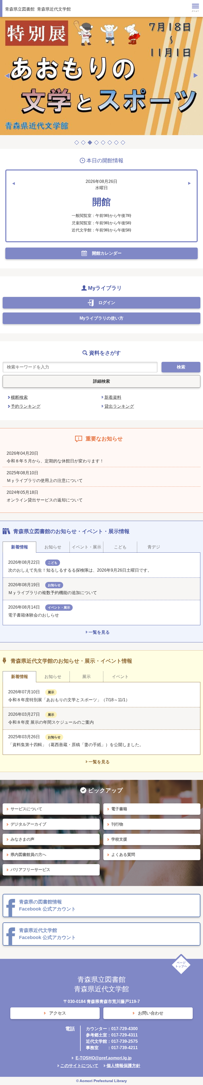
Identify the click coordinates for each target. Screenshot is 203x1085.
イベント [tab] (120, 676)
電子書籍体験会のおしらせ (35, 615)
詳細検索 (101, 381)
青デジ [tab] (153, 547)
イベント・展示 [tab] (86, 547)
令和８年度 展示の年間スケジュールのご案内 (51, 722)
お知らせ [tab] (52, 547)
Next (196, 76)
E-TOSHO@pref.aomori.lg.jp (104, 1058)
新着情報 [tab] (19, 547)
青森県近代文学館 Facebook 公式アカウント (47, 934)
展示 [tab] (86, 676)
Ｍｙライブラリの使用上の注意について (45, 480)
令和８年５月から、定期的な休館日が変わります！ (55, 461)
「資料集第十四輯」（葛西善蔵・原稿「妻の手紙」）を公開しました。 (76, 744)
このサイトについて (79, 1065)
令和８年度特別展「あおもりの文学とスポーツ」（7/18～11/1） (69, 700)
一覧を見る (99, 632)
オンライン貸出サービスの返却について (45, 500)
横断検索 (19, 397)
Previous (7, 76)
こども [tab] (120, 547)
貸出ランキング (119, 406)
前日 (13, 183)
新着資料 (112, 397)
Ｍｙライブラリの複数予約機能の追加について (52, 592)
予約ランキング (25, 406)
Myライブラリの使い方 (101, 318)
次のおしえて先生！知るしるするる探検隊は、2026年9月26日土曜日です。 (80, 570)
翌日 (189, 183)
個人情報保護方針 (123, 1065)
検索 (181, 367)
